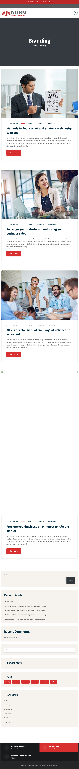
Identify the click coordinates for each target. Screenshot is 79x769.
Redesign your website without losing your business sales (25, 619)
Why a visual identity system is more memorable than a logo (25, 606)
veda (30, 123)
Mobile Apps (52, 521)
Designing (25, 682)
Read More (14, 153)
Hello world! (9, 602)
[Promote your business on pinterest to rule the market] (39, 443)
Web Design (52, 224)
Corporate (16, 682)
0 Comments (40, 123)
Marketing (51, 123)
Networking (52, 325)
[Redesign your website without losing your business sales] (39, 194)
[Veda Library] (14, 13)
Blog (5, 700)
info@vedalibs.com (18, 746)
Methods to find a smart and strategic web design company (25, 615)
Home (35, 46)
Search (6, 575)
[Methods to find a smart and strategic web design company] (39, 93)
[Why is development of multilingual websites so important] (39, 295)
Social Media (8, 718)
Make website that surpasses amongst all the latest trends (25, 610)
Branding (7, 682)
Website (54, 682)
